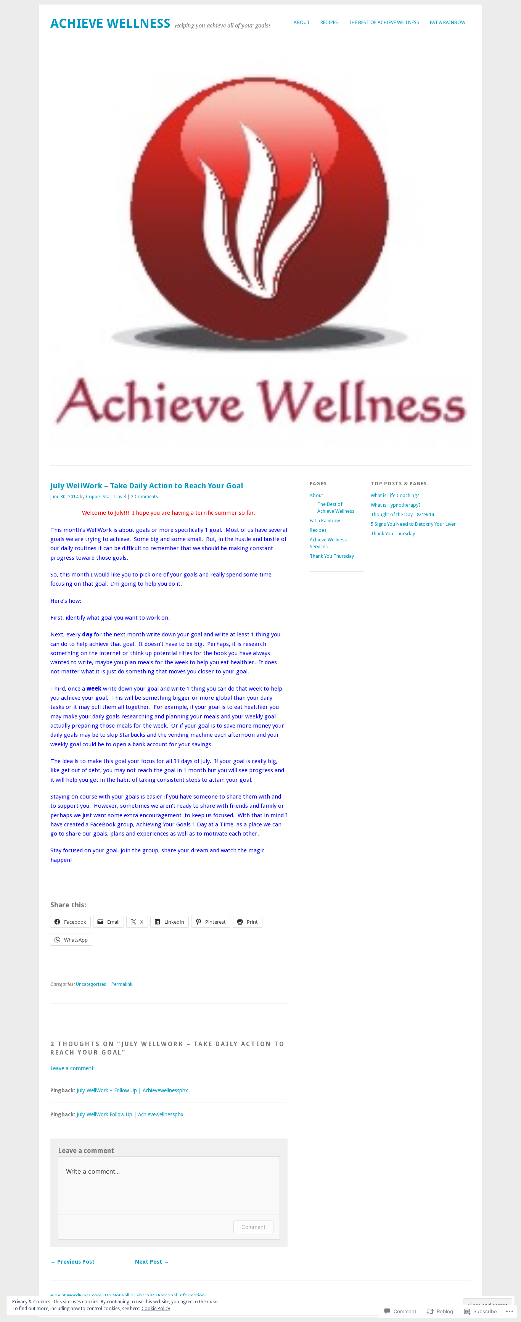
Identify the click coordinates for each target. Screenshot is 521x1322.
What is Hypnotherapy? (396, 505)
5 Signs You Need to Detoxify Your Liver (413, 524)
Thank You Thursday (332, 556)
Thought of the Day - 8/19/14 (402, 514)
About (302, 22)
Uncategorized (91, 984)
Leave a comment (71, 1068)
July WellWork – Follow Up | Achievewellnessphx (132, 1090)
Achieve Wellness (110, 23)
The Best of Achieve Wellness (384, 22)
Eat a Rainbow (447, 22)
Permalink (121, 984)
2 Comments (144, 496)
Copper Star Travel (106, 496)
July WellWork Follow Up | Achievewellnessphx (130, 1114)
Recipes (329, 22)
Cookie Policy (156, 1308)
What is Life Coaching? (395, 495)
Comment (253, 1227)
